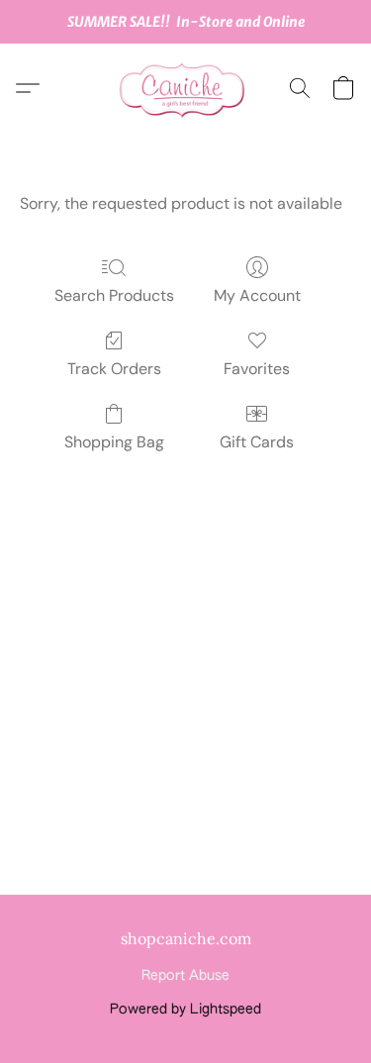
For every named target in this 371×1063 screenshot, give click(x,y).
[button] (186, 88)
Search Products (114, 295)
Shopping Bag (114, 442)
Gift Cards (257, 442)
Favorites (257, 368)
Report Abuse (185, 976)
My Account (257, 295)
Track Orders (114, 368)
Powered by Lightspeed (185, 1009)
